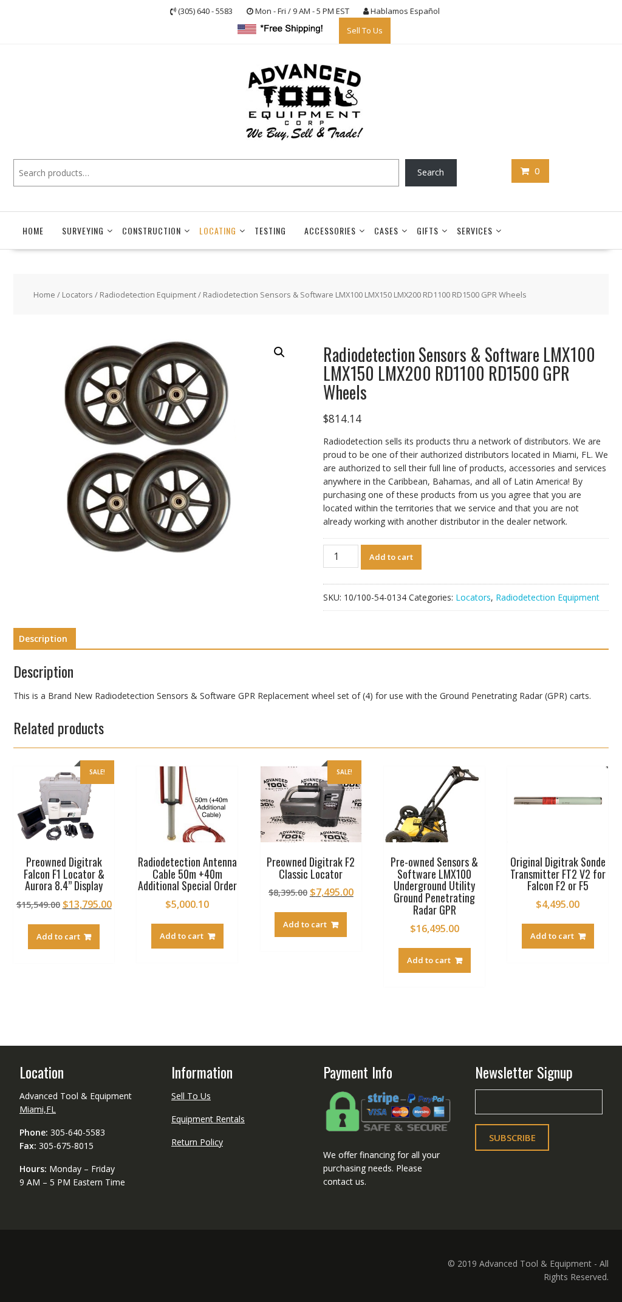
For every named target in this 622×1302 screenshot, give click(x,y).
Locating (217, 230)
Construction (151, 230)
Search (430, 172)
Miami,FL (37, 1109)
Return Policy (197, 1142)
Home (33, 230)
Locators (77, 294)
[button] (279, 352)
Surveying (83, 230)
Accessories (330, 230)
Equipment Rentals (208, 1119)
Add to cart (391, 556)
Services (475, 230)
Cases (386, 230)
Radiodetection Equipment (148, 294)
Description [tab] (43, 638)
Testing (270, 230)
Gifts (428, 230)
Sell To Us (365, 30)
